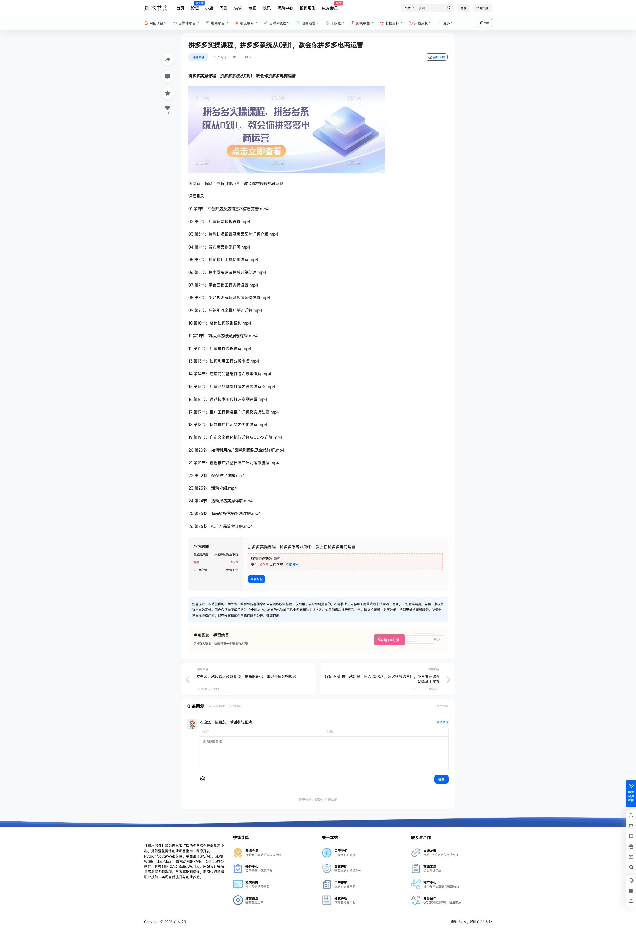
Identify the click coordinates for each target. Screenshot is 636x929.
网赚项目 (198, 57)
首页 (180, 8)
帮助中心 (285, 8)
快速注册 (482, 8)
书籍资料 (392, 23)
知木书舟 (179, 921)
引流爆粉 (247, 23)
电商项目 (218, 23)
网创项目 (156, 23)
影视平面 (363, 23)
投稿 (486, 23)
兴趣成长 (421, 23)
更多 (446, 23)
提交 (441, 779)
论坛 (195, 6)
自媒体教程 (277, 23)
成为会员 (330, 6)
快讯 (267, 8)
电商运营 (309, 23)
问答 (224, 8)
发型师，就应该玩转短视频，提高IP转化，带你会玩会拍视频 (246, 676)
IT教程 (336, 23)
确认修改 (443, 722)
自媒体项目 (187, 23)
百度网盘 (257, 579)
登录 (463, 8)
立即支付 (293, 564)
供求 (238, 8)
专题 (252, 8)
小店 (209, 8)
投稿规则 (308, 8)
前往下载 (439, 57)
